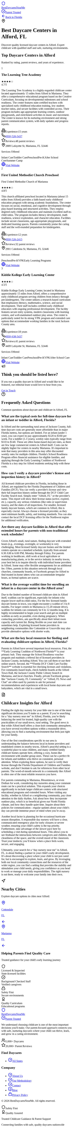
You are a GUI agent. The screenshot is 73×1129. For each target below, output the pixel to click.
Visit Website (12, 165)
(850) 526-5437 (13, 136)
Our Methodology (22, 1080)
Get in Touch (8, 390)
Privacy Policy (20, 1095)
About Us (17, 1075)
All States (17, 1061)
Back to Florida (13, 17)
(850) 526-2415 (13, 239)
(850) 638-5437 (13, 336)
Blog (14, 1090)
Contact (16, 1085)
